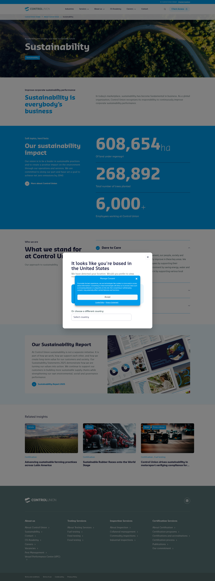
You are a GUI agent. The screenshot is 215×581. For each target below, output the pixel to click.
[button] (136, 278)
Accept (107, 297)
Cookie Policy (99, 302)
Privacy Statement (112, 302)
